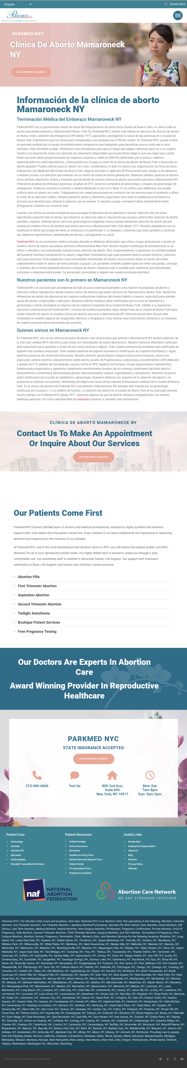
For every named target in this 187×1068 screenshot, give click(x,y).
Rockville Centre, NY (27, 963)
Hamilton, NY (82, 1005)
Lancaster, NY (29, 993)
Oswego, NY (159, 967)
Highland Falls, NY (114, 1001)
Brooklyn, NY (168, 936)
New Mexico (93, 1039)
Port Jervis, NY (129, 963)
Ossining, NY (176, 967)
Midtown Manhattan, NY (37, 982)
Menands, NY (81, 982)
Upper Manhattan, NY (111, 940)
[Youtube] (182, 1059)
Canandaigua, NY (97, 1024)
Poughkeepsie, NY (90, 963)
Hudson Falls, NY (27, 1001)
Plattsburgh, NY (32, 967)
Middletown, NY (62, 982)
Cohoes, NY (108, 1020)
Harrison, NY (65, 1005)
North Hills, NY (28, 974)
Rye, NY (156, 959)
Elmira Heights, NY (147, 1012)
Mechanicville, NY (116, 982)
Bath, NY (86, 1028)
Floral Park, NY (11, 1012)
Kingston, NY (145, 993)
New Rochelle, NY (145, 974)
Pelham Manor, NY (72, 967)
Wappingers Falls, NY (111, 947)
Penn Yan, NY (52, 967)
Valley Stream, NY (151, 947)
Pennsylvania (140, 1039)
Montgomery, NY (140, 978)
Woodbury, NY (166, 940)
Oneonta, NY (9, 970)
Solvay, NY (104, 955)
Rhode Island (157, 1039)
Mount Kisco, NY (100, 978)
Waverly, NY (171, 944)
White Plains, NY (54, 944)
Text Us (75, 786)
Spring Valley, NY (64, 955)
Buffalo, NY (116, 1024)
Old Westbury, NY (58, 970)
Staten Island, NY (67, 940)
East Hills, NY (84, 1016)
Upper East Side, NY (31, 951)
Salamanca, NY (121, 959)
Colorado (61, 1035)
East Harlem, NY (103, 1016)
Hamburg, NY (100, 1005)
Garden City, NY (102, 1009)
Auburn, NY (175, 1028)
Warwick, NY (89, 947)
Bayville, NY (45, 1028)
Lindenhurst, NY (105, 989)
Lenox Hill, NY (140, 989)
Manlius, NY (63, 986)
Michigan (169, 1035)
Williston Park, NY (12, 944)
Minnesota (8, 1039)
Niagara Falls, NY (48, 974)
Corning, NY (77, 1020)
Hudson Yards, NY (155, 997)
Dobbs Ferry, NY (160, 1016)
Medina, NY (98, 982)
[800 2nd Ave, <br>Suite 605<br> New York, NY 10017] (112, 775)
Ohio (117, 1039)
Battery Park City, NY (66, 1028)
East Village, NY (16, 1016)
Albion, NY (98, 1032)
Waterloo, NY (47, 947)
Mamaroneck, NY (101, 986)
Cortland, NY (60, 1020)
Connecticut (75, 1035)
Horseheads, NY (64, 1001)
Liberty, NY (123, 989)
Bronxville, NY (133, 1024)
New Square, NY (123, 974)
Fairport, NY (94, 1012)
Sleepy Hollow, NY (135, 955)
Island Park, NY (105, 997)
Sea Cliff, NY (155, 955)
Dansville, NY (15, 1020)
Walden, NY (132, 947)
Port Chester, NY (172, 963)
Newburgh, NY (69, 974)
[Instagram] (174, 1059)
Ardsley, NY (9, 1032)
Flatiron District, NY (32, 1012)
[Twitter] (160, 1059)
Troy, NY (90, 951)
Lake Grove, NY (48, 993)
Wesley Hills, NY (119, 944)
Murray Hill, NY (56, 978)
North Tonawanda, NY (154, 970)
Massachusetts (154, 1035)
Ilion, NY (138, 997)
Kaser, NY (13, 997)
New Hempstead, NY (33, 978)
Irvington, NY (124, 997)
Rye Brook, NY (141, 959)
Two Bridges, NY (55, 951)
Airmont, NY (128, 1032)
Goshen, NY (164, 1005)
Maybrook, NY (137, 982)
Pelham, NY (92, 967)
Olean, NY (40, 970)
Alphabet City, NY (66, 1032)
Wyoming (66, 1043)
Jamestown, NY (71, 997)
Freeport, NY (135, 1009)
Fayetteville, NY (54, 1012)
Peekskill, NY (108, 967)
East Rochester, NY (63, 1016)
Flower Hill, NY (169, 1009)
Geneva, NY (67, 1009)
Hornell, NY (82, 1001)
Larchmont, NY (11, 993)
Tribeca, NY (104, 951)
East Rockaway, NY (39, 1016)
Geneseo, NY (83, 1009)
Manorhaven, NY (45, 986)
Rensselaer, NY (68, 963)
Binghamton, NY (11, 1028)
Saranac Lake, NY (100, 959)
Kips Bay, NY (128, 993)
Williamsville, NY (33, 944)
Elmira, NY (166, 1012)
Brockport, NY (151, 1024)
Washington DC (36, 1043)
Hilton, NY (96, 1001)
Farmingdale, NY (76, 1012)
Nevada (43, 1039)
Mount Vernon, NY (77, 978)
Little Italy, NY (67, 989)
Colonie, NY (93, 1020)
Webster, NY (155, 944)
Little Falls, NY (86, 989)
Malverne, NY (121, 986)
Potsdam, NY (110, 963)
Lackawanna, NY (70, 993)
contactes (83, 399)
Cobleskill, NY (125, 1020)
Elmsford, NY (127, 1012)
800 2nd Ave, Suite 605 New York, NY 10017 (112, 790)
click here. (74, 921)
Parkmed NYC (26, 241)
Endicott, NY (110, 1012)
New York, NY (104, 974)
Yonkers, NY (149, 940)
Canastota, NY (77, 1024)
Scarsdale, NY (32, 959)
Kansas (118, 1035)
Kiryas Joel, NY (110, 993)
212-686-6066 (37, 786)
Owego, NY (143, 967)
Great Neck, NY (146, 1005)
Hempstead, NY (153, 1001)
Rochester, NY (49, 963)
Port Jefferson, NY (150, 963)
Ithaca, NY (88, 997)
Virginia (6, 1043)
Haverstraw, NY (16, 1005)
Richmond (142, 1032)
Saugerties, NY (52, 959)
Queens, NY (48, 940)
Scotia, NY (170, 955)
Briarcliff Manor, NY (172, 1024)
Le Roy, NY (156, 989)
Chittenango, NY (144, 1020)
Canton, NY (60, 1024)
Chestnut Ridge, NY (167, 1020)
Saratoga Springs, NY (75, 959)
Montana (32, 1039)
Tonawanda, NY (121, 951)
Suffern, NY (26, 955)
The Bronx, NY (88, 940)
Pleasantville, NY (12, 967)
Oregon (126, 1039)
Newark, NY (87, 974)
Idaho (100, 1035)
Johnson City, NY (50, 997)
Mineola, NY (14, 982)
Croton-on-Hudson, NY (37, 1020)
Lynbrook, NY (154, 986)
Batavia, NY (100, 1028)
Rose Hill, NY (169, 959)
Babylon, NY (159, 1028)
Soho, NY (117, 955)
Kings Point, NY (163, 993)
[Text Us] (74, 775)
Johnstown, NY (29, 997)
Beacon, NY (30, 1028)
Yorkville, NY (133, 940)
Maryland (137, 1035)
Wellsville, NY (139, 944)
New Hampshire (58, 1039)
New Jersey (77, 1039)
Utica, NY (169, 947)
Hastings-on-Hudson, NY (42, 1005)
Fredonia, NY (152, 1009)
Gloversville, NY (11, 1009)
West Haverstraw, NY (96, 944)
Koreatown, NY (90, 993)
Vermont (171, 1039)
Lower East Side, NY (28, 940)
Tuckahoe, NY (74, 951)
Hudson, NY (46, 1001)
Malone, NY (138, 986)
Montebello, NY (160, 978)
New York (107, 1039)
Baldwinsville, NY (140, 1028)
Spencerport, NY (86, 955)
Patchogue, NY (126, 967)
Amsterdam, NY (26, 1032)
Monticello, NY (119, 978)
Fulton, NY (119, 1009)
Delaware (89, 1035)
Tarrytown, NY (166, 951)
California (49, 1035)
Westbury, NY (74, 944)
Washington (19, 1043)
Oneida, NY (25, 970)
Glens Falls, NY (31, 1009)
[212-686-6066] (37, 775)
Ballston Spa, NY (118, 1028)
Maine (127, 1035)
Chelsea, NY (25, 1024)
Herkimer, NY (134, 1001)
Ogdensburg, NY (80, 970)
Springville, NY (43, 955)
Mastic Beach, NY (158, 982)
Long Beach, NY (31, 989)
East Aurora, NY (123, 1016)
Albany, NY (112, 1032)
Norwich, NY (113, 970)
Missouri (20, 1039)
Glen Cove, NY (49, 1009)
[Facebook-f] (167, 1059)
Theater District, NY (144, 951)
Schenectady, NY (12, 959)
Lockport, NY (50, 989)
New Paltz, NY (166, 974)
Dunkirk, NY (142, 1016)
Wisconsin (53, 1043)
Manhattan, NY (81, 986)
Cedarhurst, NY (43, 1024)
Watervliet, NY (10, 947)
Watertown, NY (29, 947)
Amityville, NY (46, 1032)
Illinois (108, 1035)
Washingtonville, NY (68, 947)
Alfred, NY (84, 1032)
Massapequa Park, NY (20, 986)
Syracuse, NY (10, 955)
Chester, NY (9, 1024)
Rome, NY (8, 963)
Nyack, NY (98, 970)
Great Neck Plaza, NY (122, 1005)
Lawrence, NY (173, 989)
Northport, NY (131, 970)
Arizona (37, 1035)
